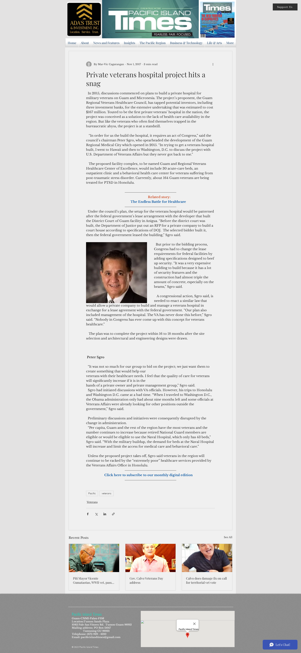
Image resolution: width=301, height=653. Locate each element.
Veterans (92, 502)
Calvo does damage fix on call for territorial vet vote (206, 580)
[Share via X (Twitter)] (96, 514)
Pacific (92, 493)
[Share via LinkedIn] (104, 514)
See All (228, 537)
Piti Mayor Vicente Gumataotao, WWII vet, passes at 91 (94, 580)
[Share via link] (113, 514)
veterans (106, 493)
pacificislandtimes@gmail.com (100, 637)
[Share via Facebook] (87, 514)
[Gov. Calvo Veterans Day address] (150, 558)
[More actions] (213, 64)
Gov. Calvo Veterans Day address (146, 580)
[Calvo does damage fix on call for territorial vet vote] (207, 558)
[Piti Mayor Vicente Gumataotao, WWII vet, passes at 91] (94, 558)
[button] (285, 6)
